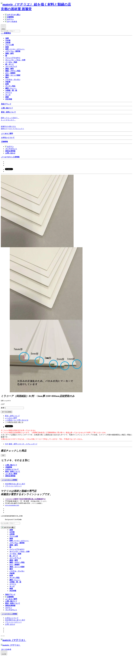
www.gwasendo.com (12, 505)
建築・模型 (13, 444)
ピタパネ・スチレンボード (27, 444)
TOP (6, 444)
